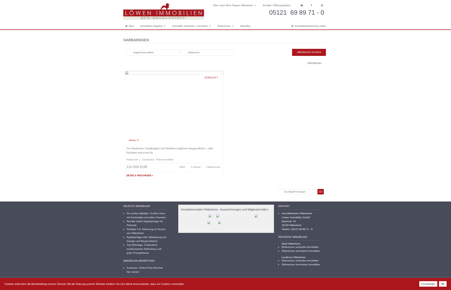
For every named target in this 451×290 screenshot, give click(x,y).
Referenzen (224, 26)
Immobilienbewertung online (310, 26)
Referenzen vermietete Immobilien (301, 250)
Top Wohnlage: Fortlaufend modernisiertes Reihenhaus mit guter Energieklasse (144, 248)
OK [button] (442, 284)
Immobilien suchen (309, 52)
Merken (133, 140)
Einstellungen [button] (428, 284)
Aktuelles (245, 26)
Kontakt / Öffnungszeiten (276, 5)
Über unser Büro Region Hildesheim (233, 5)
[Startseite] (163, 11)
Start (131, 26)
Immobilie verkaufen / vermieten (190, 26)
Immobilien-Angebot (151, 26)
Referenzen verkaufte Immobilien (300, 247)
